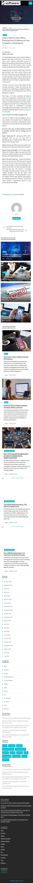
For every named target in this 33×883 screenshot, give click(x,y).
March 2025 (7, 595)
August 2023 (7, 649)
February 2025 (8, 599)
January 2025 (7, 603)
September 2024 (8, 617)
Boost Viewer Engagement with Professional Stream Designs (12, 276)
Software (6, 701)
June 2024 (6, 627)
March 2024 (7, 635)
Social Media (7, 698)
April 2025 (7, 592)
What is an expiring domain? (10, 297)
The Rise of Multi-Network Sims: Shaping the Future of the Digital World (14, 255)
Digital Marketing (9, 450)
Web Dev (6, 708)
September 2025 (8, 585)
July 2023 (6, 652)
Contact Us (4, 872)
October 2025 (7, 581)
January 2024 (7, 638)
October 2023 (7, 642)
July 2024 (6, 624)
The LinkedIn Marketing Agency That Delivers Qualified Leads (15, 505)
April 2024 (7, 631)
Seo (5, 694)
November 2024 (8, 610)
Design (6, 673)
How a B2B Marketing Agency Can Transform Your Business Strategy (14, 554)
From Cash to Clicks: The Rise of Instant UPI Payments (16, 358)
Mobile (6, 691)
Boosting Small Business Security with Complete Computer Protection (13, 317)
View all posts (16, 218)
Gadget (6, 684)
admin (6, 47)
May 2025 (6, 588)
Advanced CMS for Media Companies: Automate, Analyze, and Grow (15, 406)
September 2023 (8, 645)
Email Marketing (8, 680)
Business (6, 669)
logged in (11, 194)
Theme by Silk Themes (16, 881)
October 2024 (7, 613)
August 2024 (7, 620)
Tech (10, 27)
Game (5, 687)
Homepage (4, 27)
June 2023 (6, 656)
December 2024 (8, 606)
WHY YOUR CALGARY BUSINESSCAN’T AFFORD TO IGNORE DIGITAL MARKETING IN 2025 (16, 456)
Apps (6, 353)
